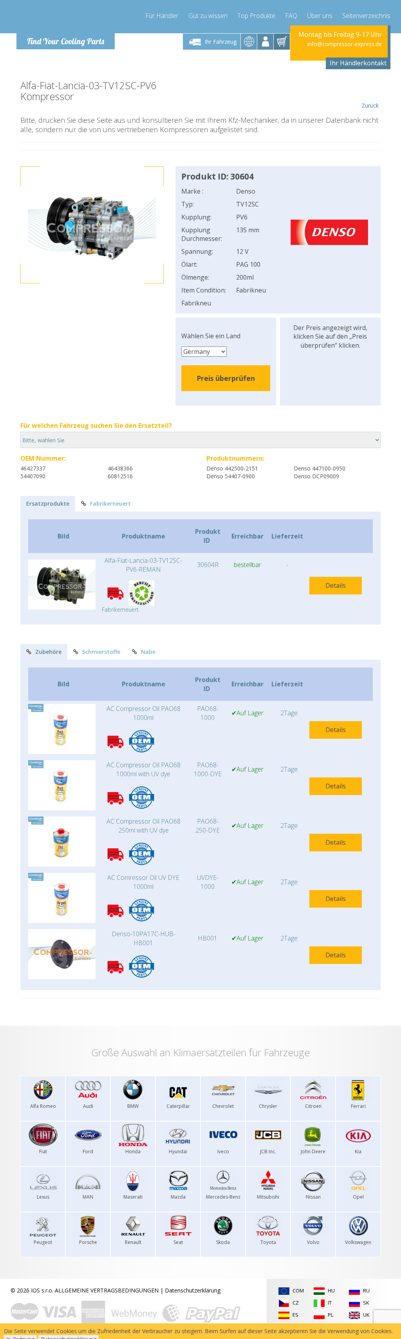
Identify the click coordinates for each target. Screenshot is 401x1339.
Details (335, 585)
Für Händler (162, 16)
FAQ (291, 16)
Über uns (319, 16)
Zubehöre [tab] (48, 651)
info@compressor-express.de (344, 44)
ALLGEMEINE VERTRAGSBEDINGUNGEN (107, 1290)
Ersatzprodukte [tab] (47, 503)
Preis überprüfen (226, 378)
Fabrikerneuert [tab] (110, 503)
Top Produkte (256, 16)
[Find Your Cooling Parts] (63, 18)
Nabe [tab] (148, 651)
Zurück (370, 105)
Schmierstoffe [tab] (101, 651)
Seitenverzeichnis (366, 16)
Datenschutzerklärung (192, 1290)
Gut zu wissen (208, 16)
